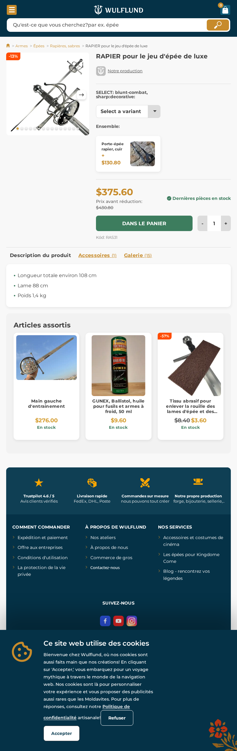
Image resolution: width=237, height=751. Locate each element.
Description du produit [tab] (40, 255)
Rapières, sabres (65, 46)
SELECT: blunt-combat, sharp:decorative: (122, 94)
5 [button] (35, 129)
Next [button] (81, 94)
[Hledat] (218, 25)
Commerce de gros (111, 557)
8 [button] (48, 129)
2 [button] (22, 129)
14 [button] (74, 129)
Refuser (117, 718)
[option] (47, 95)
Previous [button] (14, 94)
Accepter (61, 733)
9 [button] (52, 129)
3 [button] (26, 129)
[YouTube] (118, 621)
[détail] (142, 153)
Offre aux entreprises (40, 547)
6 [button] (39, 129)
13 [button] (69, 129)
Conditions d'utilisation (43, 557)
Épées (38, 46)
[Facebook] (105, 621)
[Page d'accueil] (8, 46)
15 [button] (78, 129)
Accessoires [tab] (97, 255)
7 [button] (43, 129)
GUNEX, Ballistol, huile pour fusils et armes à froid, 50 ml (118, 406)
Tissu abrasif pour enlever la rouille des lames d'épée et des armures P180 (190, 408)
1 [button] (17, 129)
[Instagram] (132, 621)
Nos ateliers (103, 537)
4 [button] (30, 129)
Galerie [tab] (138, 255)
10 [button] (56, 129)
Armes (21, 46)
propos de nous (111, 547)
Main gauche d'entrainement (46, 403)
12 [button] (65, 129)
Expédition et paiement (43, 537)
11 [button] (61, 129)
